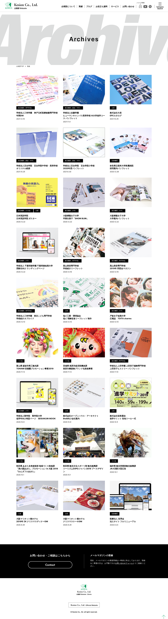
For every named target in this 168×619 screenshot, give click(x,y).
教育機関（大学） (71, 211)
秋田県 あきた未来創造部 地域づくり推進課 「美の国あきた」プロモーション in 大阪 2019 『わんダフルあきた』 (37, 469)
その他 (20, 361)
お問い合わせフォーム (124, 563)
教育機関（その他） (24, 211)
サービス (115, 6)
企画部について (68, 6)
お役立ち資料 (101, 6)
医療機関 (115, 161)
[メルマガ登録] (140, 6)
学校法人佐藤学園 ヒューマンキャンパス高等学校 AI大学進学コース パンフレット (84, 115)
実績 (81, 6)
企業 (113, 108)
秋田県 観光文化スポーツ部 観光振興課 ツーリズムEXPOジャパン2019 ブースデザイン (83, 469)
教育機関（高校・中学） (73, 108)
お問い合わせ (128, 6)
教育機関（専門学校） (25, 108)
